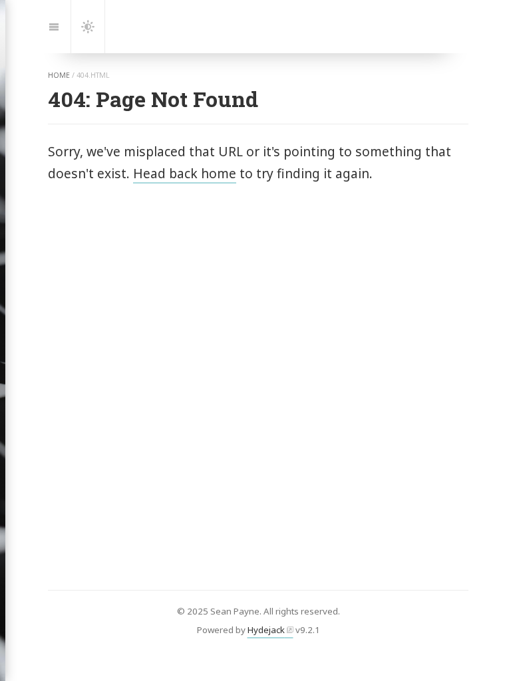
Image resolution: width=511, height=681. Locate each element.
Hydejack (266, 630)
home (59, 75)
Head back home (184, 173)
